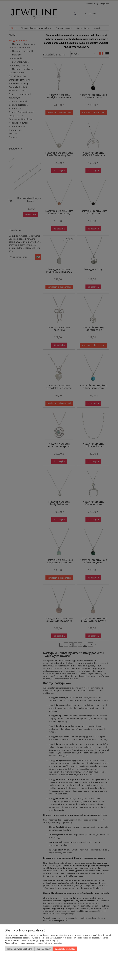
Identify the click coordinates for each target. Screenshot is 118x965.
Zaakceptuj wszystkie (65, 949)
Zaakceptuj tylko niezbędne (19, 949)
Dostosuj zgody (43, 949)
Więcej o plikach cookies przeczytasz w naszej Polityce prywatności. (33, 943)
